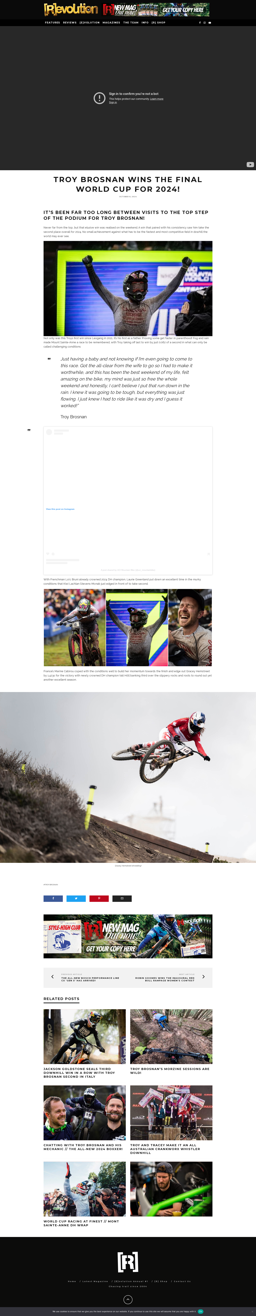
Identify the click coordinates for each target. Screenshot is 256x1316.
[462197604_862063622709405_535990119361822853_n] (137, 627)
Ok (200, 1311)
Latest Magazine (95, 1281)
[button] (75, 628)
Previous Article (71, 974)
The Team (131, 22)
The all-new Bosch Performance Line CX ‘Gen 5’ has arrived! (90, 979)
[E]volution (90, 22)
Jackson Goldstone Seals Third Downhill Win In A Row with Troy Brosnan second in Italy (79, 1072)
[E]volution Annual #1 (131, 1281)
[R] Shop (158, 22)
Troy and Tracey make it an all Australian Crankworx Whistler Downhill (165, 1149)
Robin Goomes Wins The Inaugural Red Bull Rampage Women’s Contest (165, 979)
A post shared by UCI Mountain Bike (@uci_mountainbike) (128, 570)
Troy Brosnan (51, 885)
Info (145, 22)
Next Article (187, 974)
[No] (252, 1311)
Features (52, 22)
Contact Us (182, 1281)
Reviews (70, 22)
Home (72, 1281)
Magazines (111, 22)
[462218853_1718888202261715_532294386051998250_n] (190, 627)
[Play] (128, 288)
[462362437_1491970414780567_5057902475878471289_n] (75, 627)
